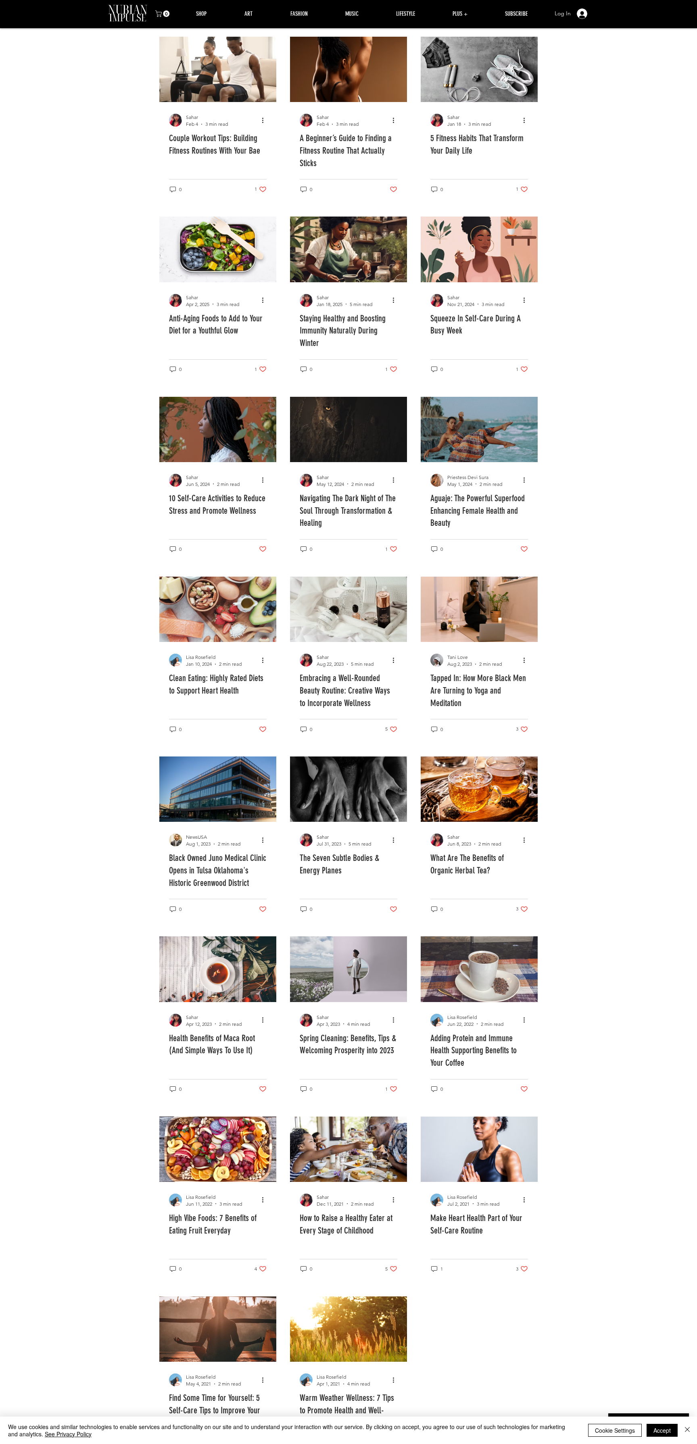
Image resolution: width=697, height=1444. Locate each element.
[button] (163, 13)
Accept (662, 1430)
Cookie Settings (615, 1430)
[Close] (687, 1430)
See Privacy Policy (68, 1434)
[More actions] (265, 120)
